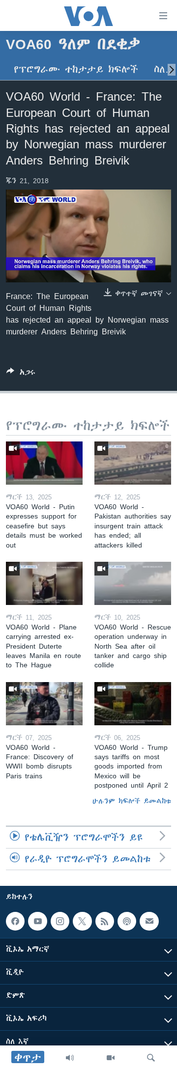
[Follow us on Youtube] (37, 921)
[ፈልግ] (151, 1057)
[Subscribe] (149, 921)
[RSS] (104, 921)
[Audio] (70, 1057)
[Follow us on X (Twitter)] (82, 921)
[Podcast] (127, 921)
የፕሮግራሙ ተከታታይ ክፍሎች (76, 69)
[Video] (110, 1057)
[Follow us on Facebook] (15, 921)
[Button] (20, 374)
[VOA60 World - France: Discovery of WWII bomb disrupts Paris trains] (44, 703)
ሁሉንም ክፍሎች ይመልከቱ (131, 801)
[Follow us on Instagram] (60, 921)
